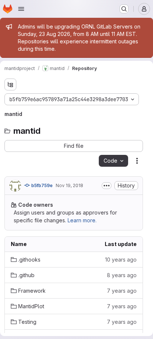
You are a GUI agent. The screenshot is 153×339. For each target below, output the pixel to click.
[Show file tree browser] (10, 84)
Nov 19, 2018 (69, 185)
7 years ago (122, 291)
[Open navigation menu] (21, 9)
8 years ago (122, 275)
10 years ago (121, 259)
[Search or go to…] (124, 8)
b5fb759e (41, 185)
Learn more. (82, 220)
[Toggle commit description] (106, 185)
